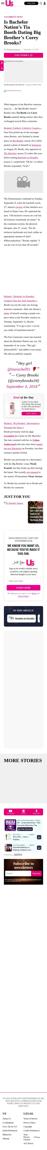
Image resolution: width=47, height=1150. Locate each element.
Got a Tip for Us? (10, 1127)
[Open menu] (2, 3)
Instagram (36, 145)
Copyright (28, 1127)
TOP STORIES (21, 55)
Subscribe (31, 3)
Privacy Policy (23, 596)
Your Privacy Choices (27, 1137)
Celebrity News (13, 17)
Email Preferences (10, 1130)
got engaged (32, 472)
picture (19, 207)
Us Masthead (8, 1123)
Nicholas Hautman (13, 50)
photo (6, 313)
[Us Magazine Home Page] (8, 3)
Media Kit (7, 1134)
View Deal (31, 413)
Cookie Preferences (32, 1130)
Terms (34, 593)
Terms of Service (30, 1119)
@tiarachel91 (18, 369)
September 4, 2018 (22, 386)
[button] (40, 3)
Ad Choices (28, 1143)
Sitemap (6, 1138)
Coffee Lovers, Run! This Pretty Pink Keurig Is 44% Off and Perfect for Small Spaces (31, 405)
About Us (7, 1119)
